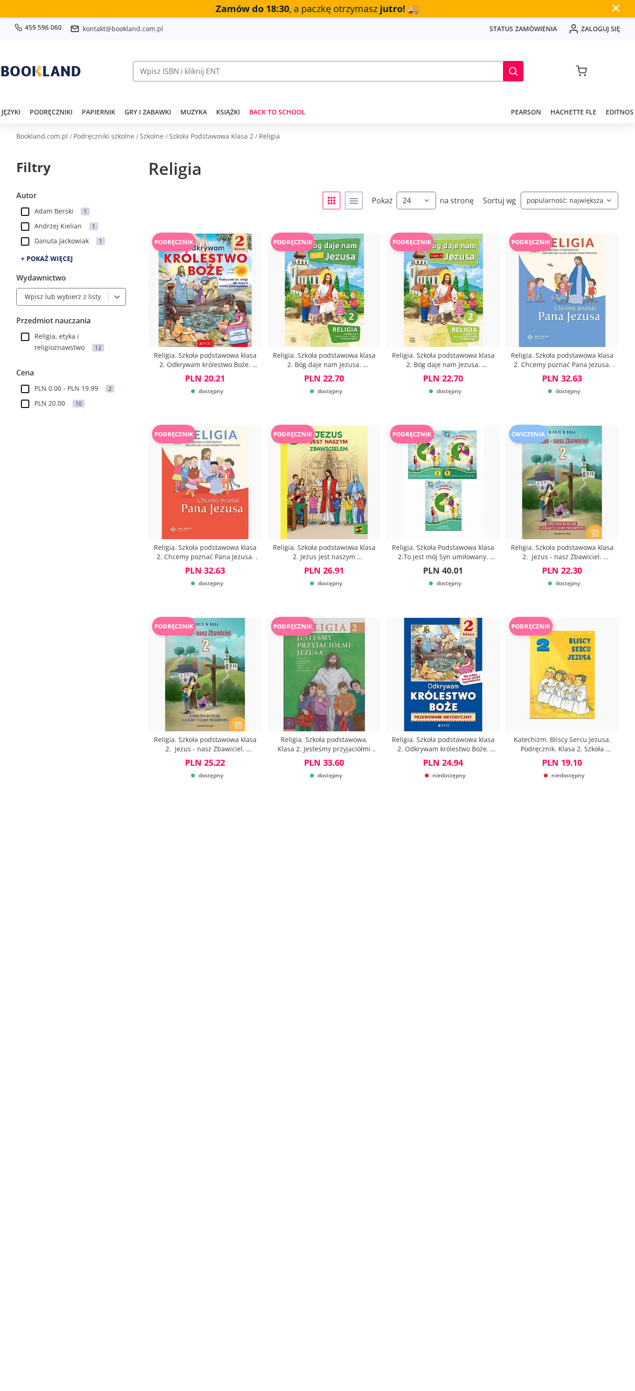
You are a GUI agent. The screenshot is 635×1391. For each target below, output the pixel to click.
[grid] (331, 200)
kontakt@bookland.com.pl (123, 28)
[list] (354, 200)
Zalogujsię (600, 28)
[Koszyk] (581, 71)
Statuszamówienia (523, 28)
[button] (513, 71)
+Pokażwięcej (47, 258)
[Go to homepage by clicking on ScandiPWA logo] (40, 71)
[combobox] (22, 296)
